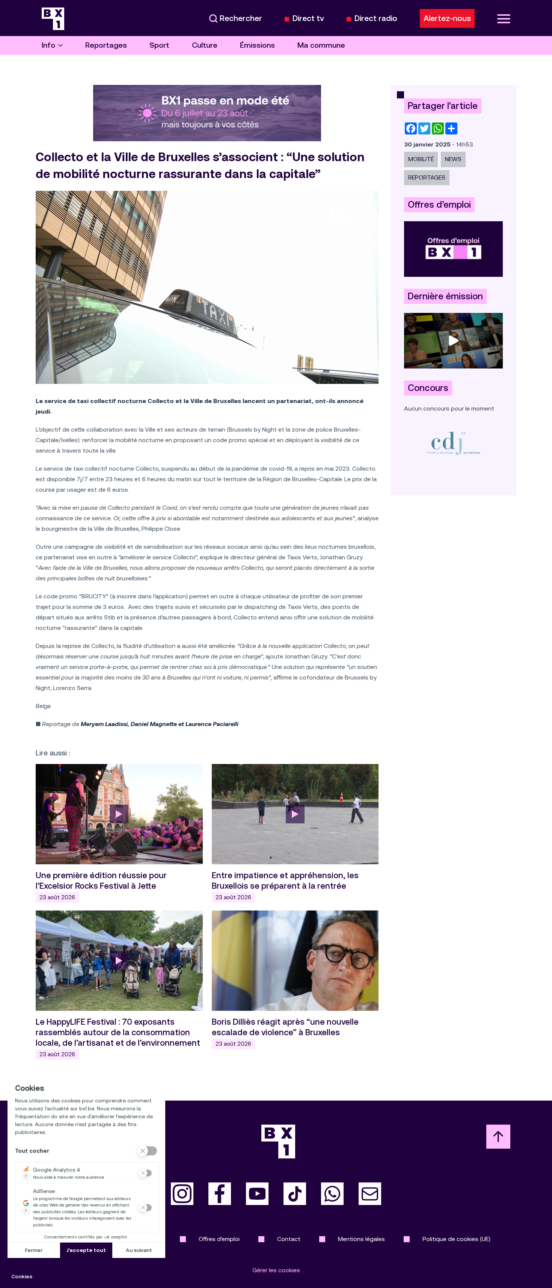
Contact (288, 1239)
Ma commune (321, 45)
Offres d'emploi (219, 1239)
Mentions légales (361, 1239)
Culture (204, 45)
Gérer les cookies (276, 1270)
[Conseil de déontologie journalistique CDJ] (453, 443)
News (453, 159)
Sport (159, 45)
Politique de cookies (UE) (456, 1239)
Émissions (257, 45)
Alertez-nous (447, 18)
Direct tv (308, 18)
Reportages (106, 45)
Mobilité (421, 159)
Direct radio (375, 18)
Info (48, 45)
